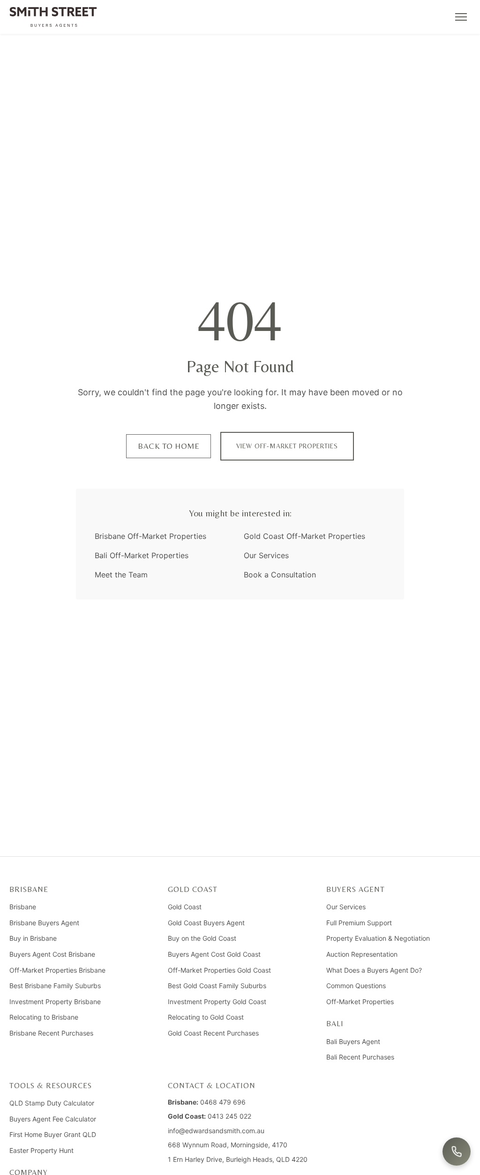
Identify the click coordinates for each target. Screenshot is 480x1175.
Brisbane (22, 907)
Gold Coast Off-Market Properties (304, 536)
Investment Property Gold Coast (217, 1002)
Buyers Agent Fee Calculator (52, 1119)
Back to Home (168, 446)
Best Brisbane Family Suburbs (55, 986)
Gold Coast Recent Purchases (213, 1033)
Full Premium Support (359, 923)
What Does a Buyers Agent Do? (374, 970)
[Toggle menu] (461, 16)
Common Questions (356, 986)
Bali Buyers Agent (353, 1041)
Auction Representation (362, 954)
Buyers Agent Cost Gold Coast (214, 954)
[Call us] (456, 1151)
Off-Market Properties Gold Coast (219, 970)
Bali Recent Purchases (360, 1057)
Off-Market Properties (360, 1002)
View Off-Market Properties (287, 446)
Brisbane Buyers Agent (44, 923)
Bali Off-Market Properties (141, 555)
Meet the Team (121, 574)
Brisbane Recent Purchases (51, 1033)
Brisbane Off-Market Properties (150, 536)
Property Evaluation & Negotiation (378, 938)
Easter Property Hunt (41, 1150)
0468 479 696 (223, 1102)
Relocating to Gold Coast (206, 1017)
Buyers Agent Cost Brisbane (52, 954)
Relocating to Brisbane (43, 1017)
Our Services (266, 555)
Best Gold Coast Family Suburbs (217, 986)
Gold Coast (185, 907)
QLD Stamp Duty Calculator (51, 1103)
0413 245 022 (229, 1116)
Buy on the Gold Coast (202, 938)
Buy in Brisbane (33, 938)
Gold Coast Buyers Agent (206, 923)
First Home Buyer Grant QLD (52, 1134)
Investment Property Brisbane (55, 1002)
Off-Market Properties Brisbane (57, 970)
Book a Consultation (280, 574)
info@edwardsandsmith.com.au (216, 1131)
